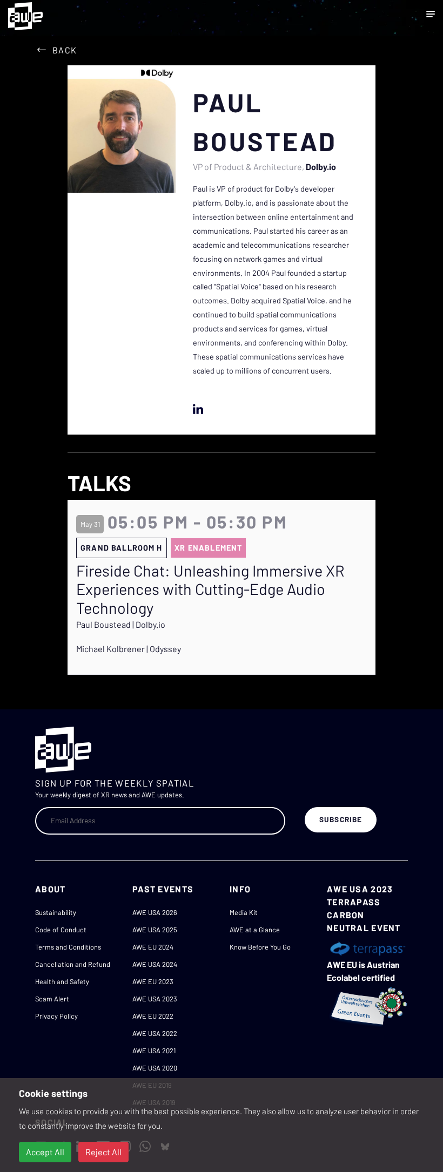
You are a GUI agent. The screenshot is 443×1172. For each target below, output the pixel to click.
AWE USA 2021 (154, 1050)
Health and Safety (62, 981)
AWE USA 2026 (154, 912)
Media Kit (244, 912)
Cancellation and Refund (72, 964)
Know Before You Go (260, 947)
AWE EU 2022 (152, 1016)
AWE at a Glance (255, 929)
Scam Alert (52, 998)
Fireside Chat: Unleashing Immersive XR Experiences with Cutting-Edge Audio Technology (210, 589)
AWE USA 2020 (154, 1067)
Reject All (103, 1152)
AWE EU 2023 (152, 981)
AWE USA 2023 (154, 998)
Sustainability (55, 912)
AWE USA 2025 (154, 929)
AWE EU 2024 (152, 947)
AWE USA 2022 (154, 1033)
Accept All (45, 1152)
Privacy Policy (56, 1016)
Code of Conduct (60, 929)
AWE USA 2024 (154, 964)
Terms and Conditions (68, 947)
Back (64, 50)
